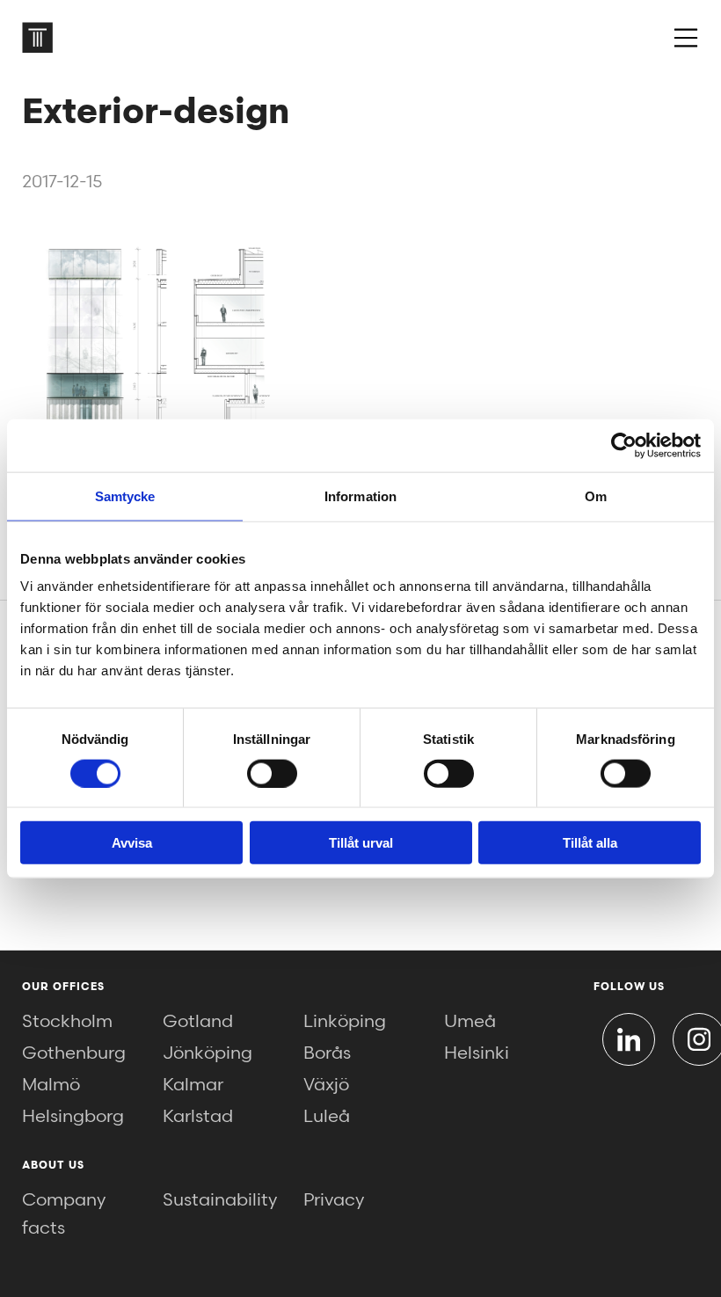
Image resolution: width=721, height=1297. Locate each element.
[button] (686, 38)
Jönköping (207, 1053)
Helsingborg (73, 1116)
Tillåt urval (361, 842)
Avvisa (132, 842)
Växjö (326, 1085)
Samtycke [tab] (125, 495)
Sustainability (220, 1200)
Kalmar (193, 1085)
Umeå (470, 1021)
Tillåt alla (590, 842)
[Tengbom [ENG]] (37, 37)
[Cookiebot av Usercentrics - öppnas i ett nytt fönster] (624, 445)
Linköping (344, 1021)
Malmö (51, 1085)
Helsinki (476, 1053)
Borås (327, 1053)
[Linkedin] (628, 1039)
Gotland (198, 1021)
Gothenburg (74, 1053)
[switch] (272, 773)
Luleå (326, 1116)
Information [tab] (360, 495)
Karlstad (198, 1116)
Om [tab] (596, 495)
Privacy (333, 1200)
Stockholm (67, 1021)
